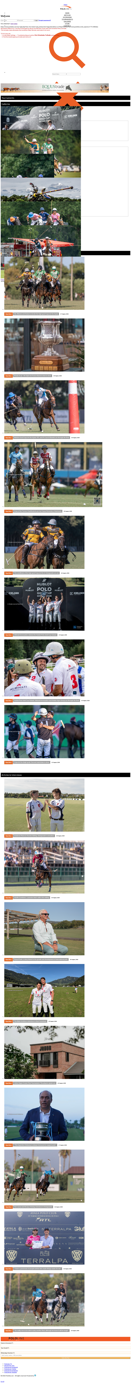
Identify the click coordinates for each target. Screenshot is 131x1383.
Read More (8, 314)
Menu (65, 4)
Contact (67, 25)
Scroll (2, 1381)
